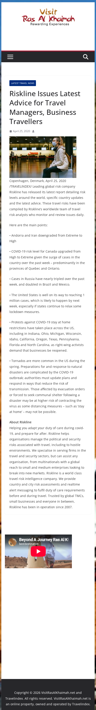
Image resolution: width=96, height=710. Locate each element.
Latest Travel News (22, 83)
